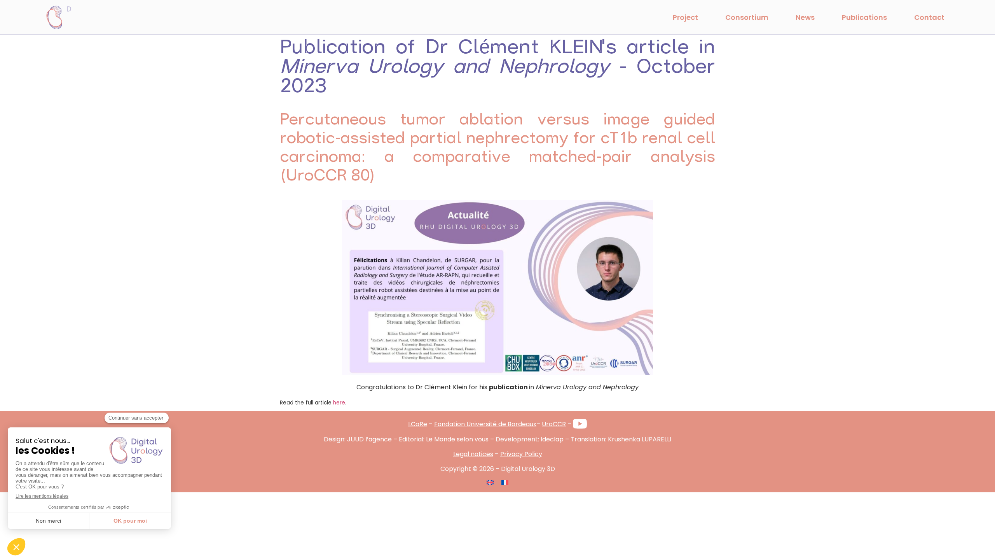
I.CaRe (417, 424)
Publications (864, 17)
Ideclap (552, 439)
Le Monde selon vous (457, 439)
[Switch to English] (490, 482)
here (339, 402)
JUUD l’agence (369, 439)
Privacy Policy (521, 454)
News (805, 17)
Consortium (746, 17)
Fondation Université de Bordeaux (485, 424)
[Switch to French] (505, 482)
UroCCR (554, 424)
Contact (929, 17)
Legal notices (473, 454)
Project (685, 17)
